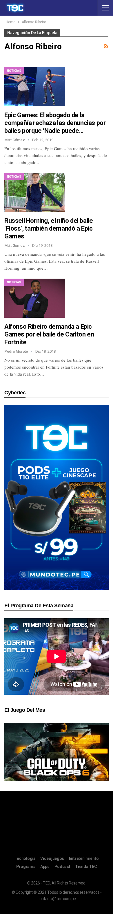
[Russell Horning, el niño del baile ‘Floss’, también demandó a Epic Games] (34, 192)
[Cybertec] (56, 497)
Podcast (62, 866)
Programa (26, 866)
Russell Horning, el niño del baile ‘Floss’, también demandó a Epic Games (48, 228)
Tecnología (25, 858)
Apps (45, 866)
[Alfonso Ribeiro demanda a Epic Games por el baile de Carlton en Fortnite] (34, 298)
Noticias (14, 70)
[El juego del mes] (56, 751)
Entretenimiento (84, 858)
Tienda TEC (86, 866)
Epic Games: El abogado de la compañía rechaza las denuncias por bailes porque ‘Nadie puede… (54, 122)
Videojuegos (52, 858)
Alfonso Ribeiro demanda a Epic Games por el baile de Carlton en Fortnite (49, 334)
